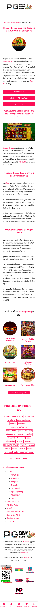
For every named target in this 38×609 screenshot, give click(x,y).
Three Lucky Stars (28, 385)
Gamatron (15, 485)
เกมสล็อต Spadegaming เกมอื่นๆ (18, 393)
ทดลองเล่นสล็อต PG (15, 512)
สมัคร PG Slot (13, 502)
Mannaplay (15, 495)
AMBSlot (14, 475)
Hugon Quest (10, 362)
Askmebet (15, 478)
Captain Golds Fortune (28, 340)
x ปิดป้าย (6, 565)
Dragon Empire (8, 148)
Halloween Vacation (28, 363)
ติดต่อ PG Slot (13, 518)
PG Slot (10, 472)
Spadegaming (7, 61)
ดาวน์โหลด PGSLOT (15, 522)
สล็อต (7, 183)
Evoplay (14, 482)
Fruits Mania (10, 385)
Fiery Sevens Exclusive (10, 340)
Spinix (13, 498)
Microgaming (16, 488)
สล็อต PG (24, 553)
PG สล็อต (26, 542)
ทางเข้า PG (11, 508)
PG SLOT (22, 162)
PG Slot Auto (12, 505)
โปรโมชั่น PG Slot (14, 515)
